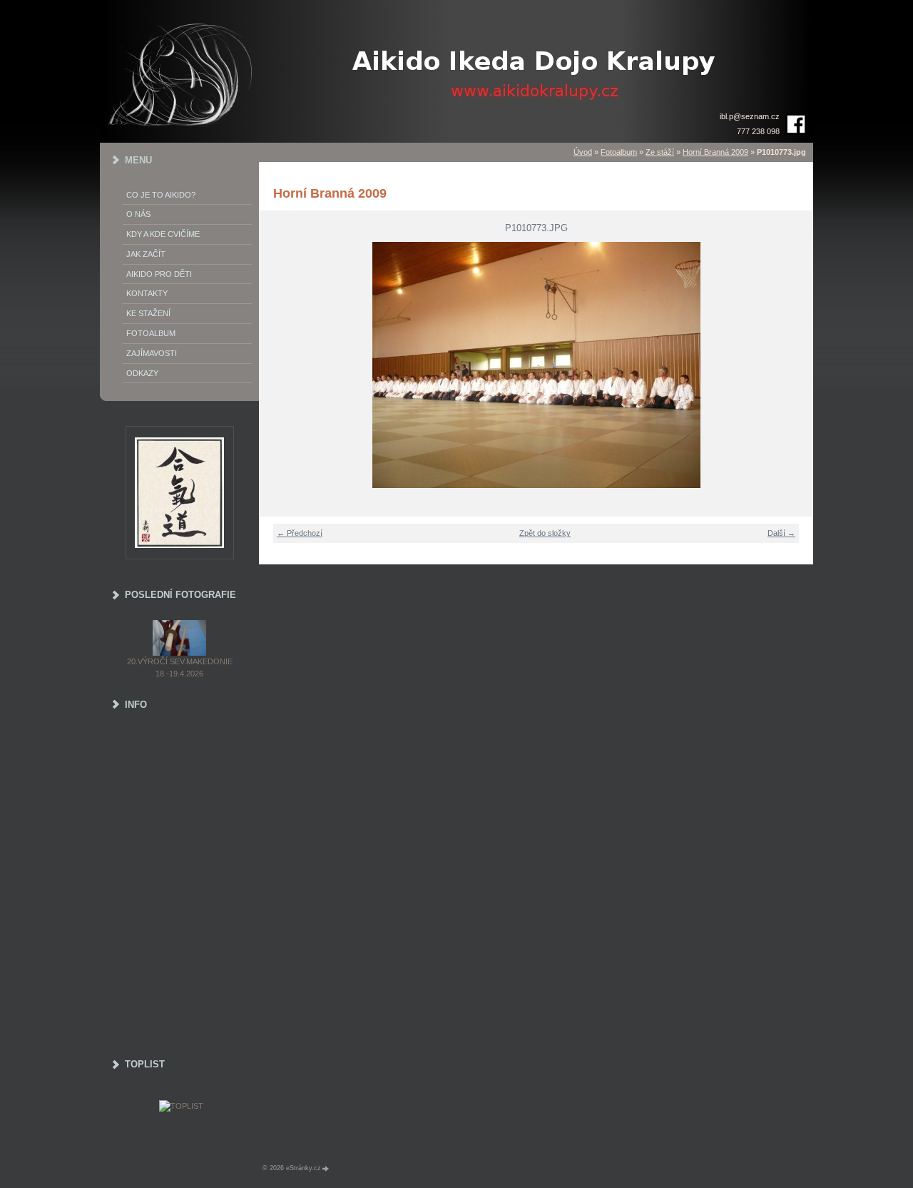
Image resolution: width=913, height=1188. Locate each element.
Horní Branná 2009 (715, 152)
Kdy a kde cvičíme (163, 234)
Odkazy (142, 373)
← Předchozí (299, 533)
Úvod (582, 152)
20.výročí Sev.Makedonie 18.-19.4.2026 (180, 667)
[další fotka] (793, 365)
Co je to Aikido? (160, 195)
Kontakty (147, 293)
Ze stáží (660, 152)
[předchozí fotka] (278, 365)
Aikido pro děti (159, 274)
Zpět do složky (545, 533)
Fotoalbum (619, 152)
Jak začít (145, 254)
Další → (781, 533)
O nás (138, 214)
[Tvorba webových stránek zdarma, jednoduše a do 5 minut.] (326, 1168)
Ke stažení (148, 313)
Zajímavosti (151, 353)
